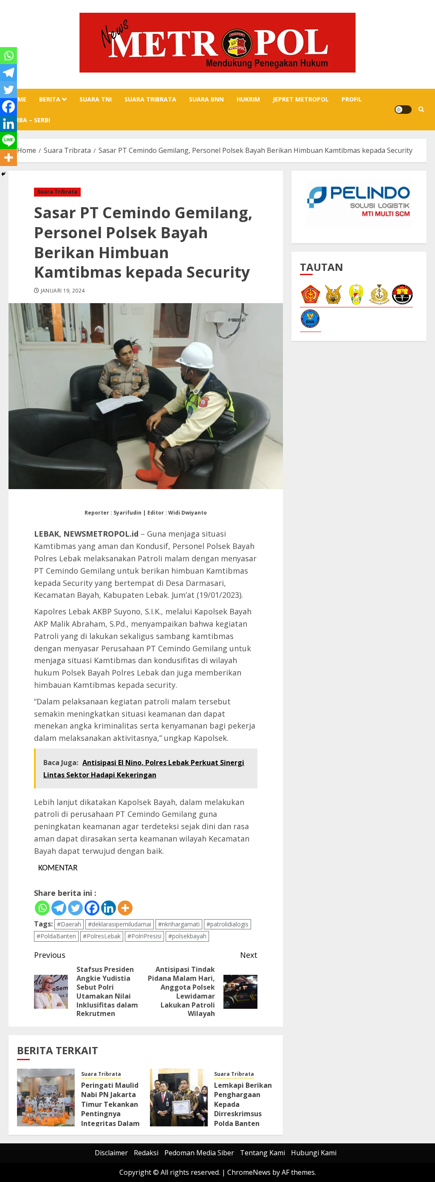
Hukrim (248, 99)
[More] (125, 908)
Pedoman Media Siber (199, 1152)
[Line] (8, 140)
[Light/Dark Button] (403, 109)
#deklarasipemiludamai (119, 924)
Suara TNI (95, 99)
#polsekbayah (187, 936)
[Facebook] (92, 908)
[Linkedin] (108, 908)
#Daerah (69, 924)
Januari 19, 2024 (63, 290)
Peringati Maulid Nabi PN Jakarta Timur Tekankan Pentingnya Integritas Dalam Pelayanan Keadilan (110, 1114)
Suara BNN (206, 99)
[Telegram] (58, 908)
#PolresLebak (102, 936)
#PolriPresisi (144, 936)
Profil (352, 99)
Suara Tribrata (150, 99)
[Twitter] (75, 908)
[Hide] (3, 174)
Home (17, 99)
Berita (49, 99)
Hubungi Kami (313, 1152)
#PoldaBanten (56, 936)
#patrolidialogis (227, 924)
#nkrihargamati (179, 924)
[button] (421, 109)
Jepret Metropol (301, 99)
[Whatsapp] (42, 908)
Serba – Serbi (29, 120)
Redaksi (146, 1152)
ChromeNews (249, 1172)
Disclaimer (111, 1152)
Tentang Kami (262, 1152)
